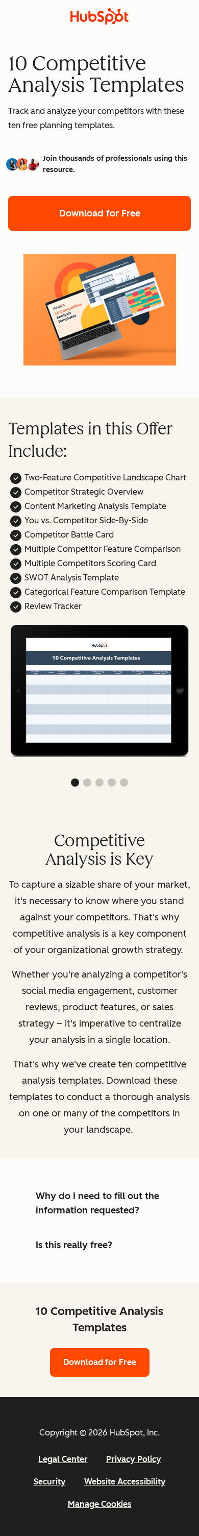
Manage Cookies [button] (100, 1504)
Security (50, 1481)
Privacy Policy (133, 1459)
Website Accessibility (125, 1481)
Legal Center (63, 1459)
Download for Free (99, 213)
